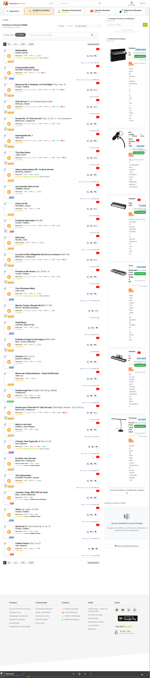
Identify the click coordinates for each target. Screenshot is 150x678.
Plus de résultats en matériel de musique (127, 491)
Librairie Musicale (71, 612)
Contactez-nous (15, 612)
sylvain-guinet (87, 62)
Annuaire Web (93, 618)
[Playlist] (147, 674)
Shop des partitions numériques (127, 32)
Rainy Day (21, 238)
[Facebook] (117, 610)
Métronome (92, 629)
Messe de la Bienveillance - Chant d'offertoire (37, 374)
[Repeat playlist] (90, 673)
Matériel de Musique (72, 619)
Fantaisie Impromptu (29, 221)
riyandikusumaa (87, 470)
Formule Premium (41, 619)
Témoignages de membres (18, 616)
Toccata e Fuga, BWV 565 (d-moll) (31, 493)
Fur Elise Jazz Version (25, 459)
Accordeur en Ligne (95, 615)
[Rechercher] (99, 3)
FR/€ (142, 3)
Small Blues (24, 323)
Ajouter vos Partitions (43, 612)
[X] (128, 610)
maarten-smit (86, 453)
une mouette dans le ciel (27, 187)
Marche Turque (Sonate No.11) (33, 306)
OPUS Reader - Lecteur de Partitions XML (97, 610)
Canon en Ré (23, 204)
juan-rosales (87, 249)
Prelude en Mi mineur (32, 272)
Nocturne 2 (33, 527)
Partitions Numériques (72, 616)
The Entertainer (22, 153)
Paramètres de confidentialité (19, 626)
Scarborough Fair (36, 391)
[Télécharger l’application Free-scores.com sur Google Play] (128, 618)
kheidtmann (88, 402)
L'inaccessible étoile (27, 68)
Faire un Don (39, 623)
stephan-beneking (86, 181)
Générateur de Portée (96, 622)
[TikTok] (134, 610)
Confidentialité (14, 623)
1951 (23, 44)
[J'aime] (23, 674)
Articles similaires (140, 63)
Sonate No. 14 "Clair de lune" (43, 119)
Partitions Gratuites (71, 609)
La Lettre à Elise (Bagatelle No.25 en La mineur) (42, 255)
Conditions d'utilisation (17, 619)
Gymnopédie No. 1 (24, 136)
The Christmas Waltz (25, 289)
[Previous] (73, 674)
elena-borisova (87, 300)
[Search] (92, 35)
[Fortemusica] (116, 632)
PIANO (21, 35)
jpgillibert (89, 436)
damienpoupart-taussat (84, 79)
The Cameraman (27, 476)
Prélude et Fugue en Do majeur (35, 340)
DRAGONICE (21, 51)
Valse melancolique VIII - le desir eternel (34, 170)
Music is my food (25, 425)
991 (15, 44)
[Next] (85, 674)
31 (9, 44)
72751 (31, 44)
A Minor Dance (28, 544)
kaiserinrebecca (86, 368)
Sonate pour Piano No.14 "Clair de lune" (49, 408)
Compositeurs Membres (43, 609)
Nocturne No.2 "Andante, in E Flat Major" (40, 85)
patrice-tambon (86, 198)
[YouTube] (122, 610)
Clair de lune (34, 102)
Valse (26, 510)
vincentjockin (87, 504)
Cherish (24, 357)
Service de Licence (42, 616)
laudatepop (88, 385)
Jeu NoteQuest (93, 625)
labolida (89, 334)
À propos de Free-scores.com (19, 609)
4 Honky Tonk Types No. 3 (33, 442)
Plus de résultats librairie (127, 546)
